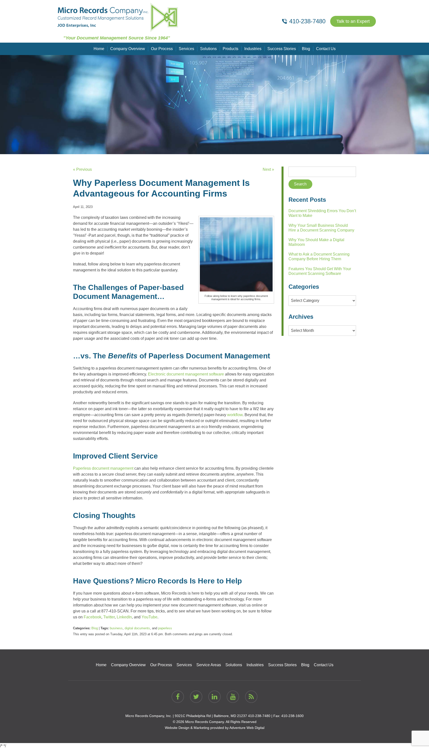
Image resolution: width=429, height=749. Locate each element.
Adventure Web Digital (246, 728)
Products (230, 49)
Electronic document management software (186, 374)
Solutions (208, 49)
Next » (268, 169)
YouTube (149, 617)
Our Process (162, 49)
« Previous (82, 169)
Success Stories (281, 49)
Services (186, 49)
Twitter (109, 617)
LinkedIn (124, 617)
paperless (165, 628)
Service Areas (208, 665)
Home (99, 49)
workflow (235, 415)
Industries (252, 49)
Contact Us (326, 49)
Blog (306, 49)
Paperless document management (103, 468)
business (116, 628)
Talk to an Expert (353, 21)
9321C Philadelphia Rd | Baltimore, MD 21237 (211, 716)
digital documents (137, 628)
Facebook (92, 617)
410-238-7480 (259, 716)
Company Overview (127, 49)
